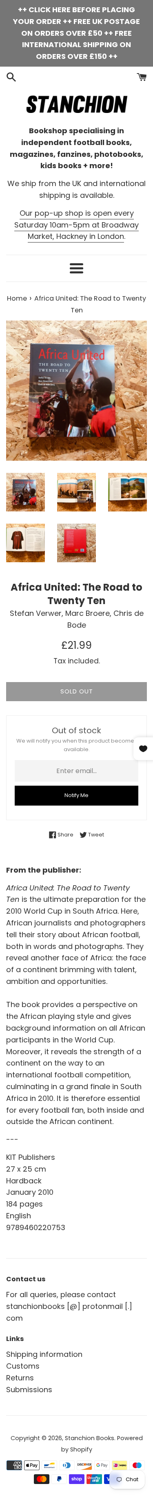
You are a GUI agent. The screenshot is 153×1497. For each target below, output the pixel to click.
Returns (20, 1378)
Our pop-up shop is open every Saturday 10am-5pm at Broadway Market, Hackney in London (76, 225)
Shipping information (44, 1354)
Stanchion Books (89, 1438)
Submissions (29, 1389)
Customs (23, 1366)
